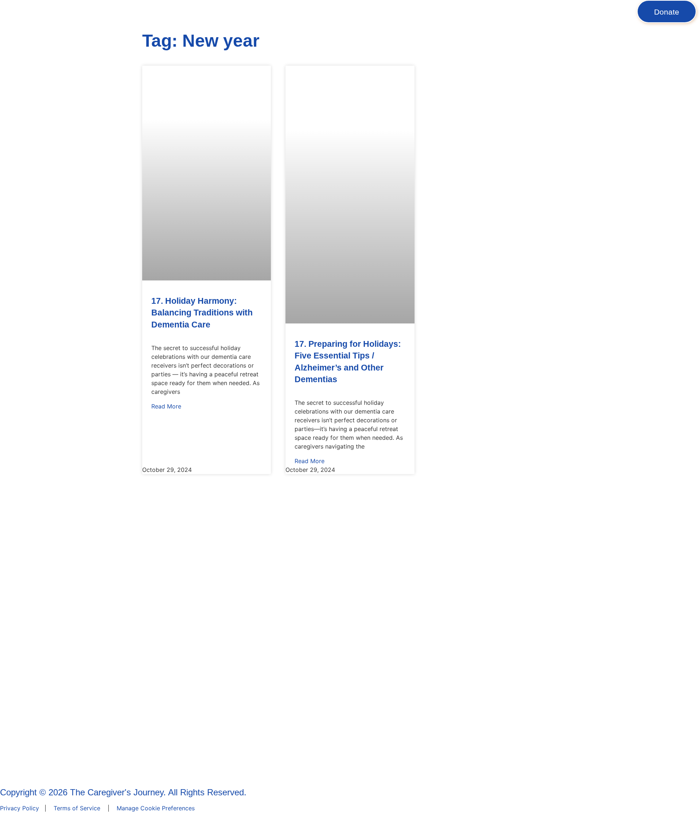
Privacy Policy (19, 808)
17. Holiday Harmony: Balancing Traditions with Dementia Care (202, 312)
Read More (166, 406)
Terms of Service (77, 808)
